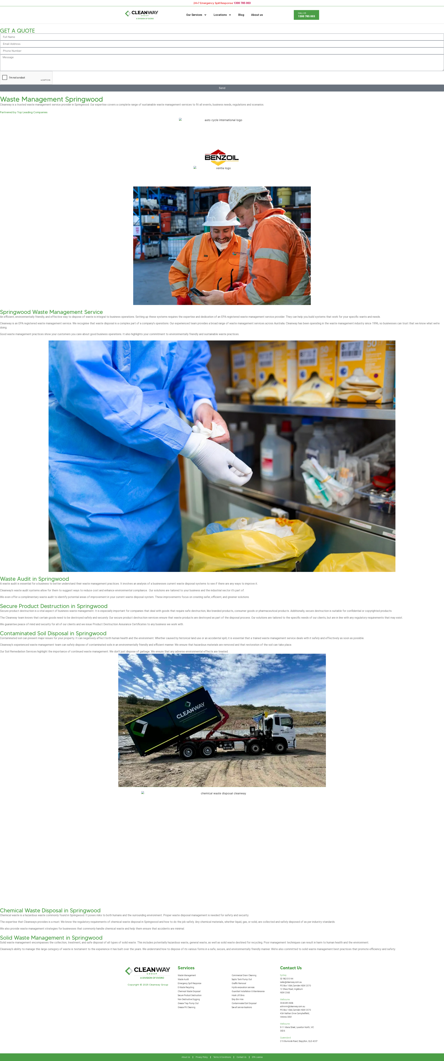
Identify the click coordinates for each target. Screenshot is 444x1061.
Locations (220, 14)
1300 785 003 (242, 3)
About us (257, 14)
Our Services (194, 14)
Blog (241, 14)
